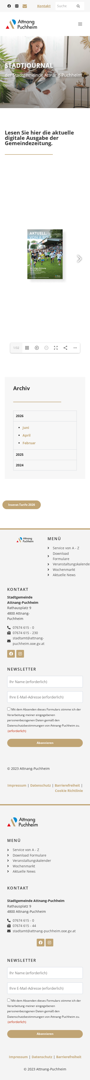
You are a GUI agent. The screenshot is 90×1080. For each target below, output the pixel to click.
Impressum (16, 785)
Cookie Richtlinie (69, 790)
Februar (29, 443)
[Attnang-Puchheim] (21, 24)
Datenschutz (40, 785)
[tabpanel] (45, 435)
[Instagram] (16, 6)
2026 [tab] (20, 415)
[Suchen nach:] (69, 6)
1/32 (16, 348)
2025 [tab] (20, 454)
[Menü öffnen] (80, 24)
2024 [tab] (20, 465)
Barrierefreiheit (67, 785)
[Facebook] (9, 6)
